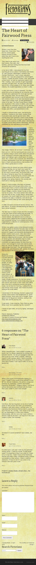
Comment (5, 490)
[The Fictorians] (18, 14)
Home (15, 19)
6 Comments (31, 42)
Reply (4, 367)
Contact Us (15, 25)
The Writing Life (24, 40)
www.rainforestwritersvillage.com (12, 320)
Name (4, 515)
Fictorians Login (30, 562)
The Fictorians (15, 22)
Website (4, 530)
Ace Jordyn (15, 40)
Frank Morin (12, 444)
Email (4, 522)
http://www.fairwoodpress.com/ (11, 319)
